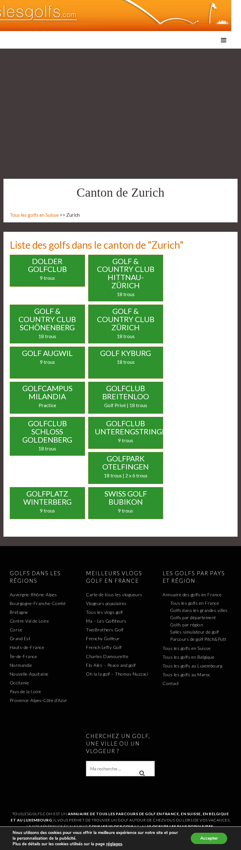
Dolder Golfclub (47, 265)
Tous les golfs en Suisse (34, 215)
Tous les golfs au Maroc (187, 674)
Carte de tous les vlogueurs (114, 594)
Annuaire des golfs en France (192, 594)
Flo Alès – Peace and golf (111, 665)
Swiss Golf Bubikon (125, 497)
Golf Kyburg (125, 353)
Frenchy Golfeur (103, 638)
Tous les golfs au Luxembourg (192, 665)
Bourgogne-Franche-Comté (38, 603)
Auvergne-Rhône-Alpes (33, 594)
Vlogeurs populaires (106, 603)
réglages (114, 844)
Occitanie (19, 682)
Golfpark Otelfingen (125, 462)
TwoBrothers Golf (104, 629)
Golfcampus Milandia (47, 392)
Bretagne (19, 612)
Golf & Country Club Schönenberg (47, 319)
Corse (16, 629)
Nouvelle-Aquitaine (29, 674)
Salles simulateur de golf (194, 632)
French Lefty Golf (104, 647)
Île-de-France (23, 656)
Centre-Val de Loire (29, 621)
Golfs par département (193, 617)
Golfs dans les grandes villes (199, 610)
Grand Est (20, 638)
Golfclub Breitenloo (125, 392)
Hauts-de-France (27, 647)
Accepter (209, 838)
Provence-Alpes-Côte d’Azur (38, 700)
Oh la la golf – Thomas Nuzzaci (117, 674)
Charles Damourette (107, 656)
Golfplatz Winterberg (47, 497)
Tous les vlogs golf (104, 612)
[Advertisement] (120, 96)
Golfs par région (186, 624)
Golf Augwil (47, 353)
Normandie (21, 665)
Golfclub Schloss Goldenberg (47, 431)
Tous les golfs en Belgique (188, 657)
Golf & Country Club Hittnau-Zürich (125, 273)
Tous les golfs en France (194, 603)
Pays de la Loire (25, 691)
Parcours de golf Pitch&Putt (198, 639)
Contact (171, 683)
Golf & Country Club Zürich (125, 319)
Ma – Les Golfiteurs (106, 621)
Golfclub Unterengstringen (133, 427)
